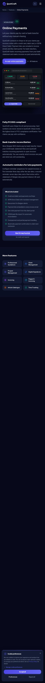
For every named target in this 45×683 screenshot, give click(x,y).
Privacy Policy (33, 661)
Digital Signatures (34, 272)
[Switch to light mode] (35, 4)
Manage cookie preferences (14, 667)
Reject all (32, 677)
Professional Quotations (12, 264)
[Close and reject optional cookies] (40, 653)
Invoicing (11, 280)
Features (12, 10)
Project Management (12, 272)
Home (4, 10)
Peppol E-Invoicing (31, 280)
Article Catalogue (14, 287)
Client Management (32, 264)
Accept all (22, 672)
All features (34, 61)
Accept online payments (14, 61)
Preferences (13, 677)
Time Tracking (33, 287)
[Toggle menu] (40, 4)
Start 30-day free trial (22, 233)
